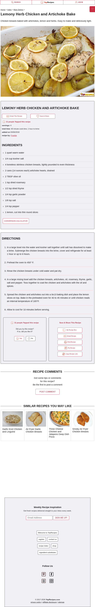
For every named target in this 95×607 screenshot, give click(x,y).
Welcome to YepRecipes (47, 533)
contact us (53, 539)
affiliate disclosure (50, 602)
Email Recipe (71, 336)
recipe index (43, 546)
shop (54, 546)
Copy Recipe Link (71, 354)
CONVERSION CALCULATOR (16, 221)
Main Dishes (18, 10)
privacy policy (36, 602)
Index (9, 10)
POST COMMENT (47, 392)
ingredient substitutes (47, 552)
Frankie (14, 135)
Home (3, 10)
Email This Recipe (15, 116)
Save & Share (44, 116)
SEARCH (17, 2)
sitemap (61, 602)
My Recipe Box (71, 330)
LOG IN (80, 2)
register (41, 539)
